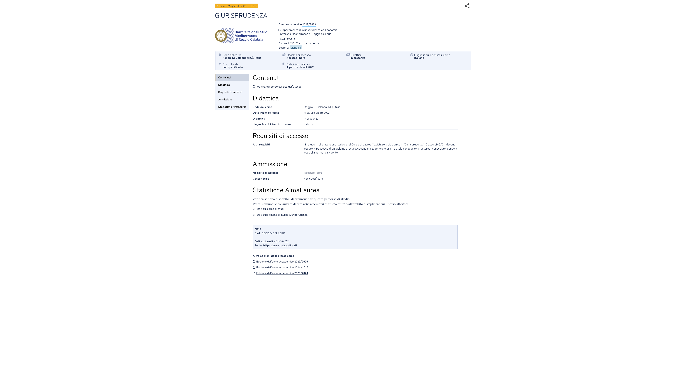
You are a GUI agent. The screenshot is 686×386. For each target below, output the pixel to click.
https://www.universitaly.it (280, 245)
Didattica (224, 84)
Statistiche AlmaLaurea (232, 106)
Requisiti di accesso (230, 92)
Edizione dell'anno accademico (282, 261)
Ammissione (225, 99)
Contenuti (224, 77)
